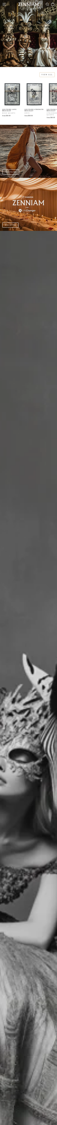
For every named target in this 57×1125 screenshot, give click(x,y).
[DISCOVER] (28, 204)
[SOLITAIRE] (28, 151)
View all (47, 75)
